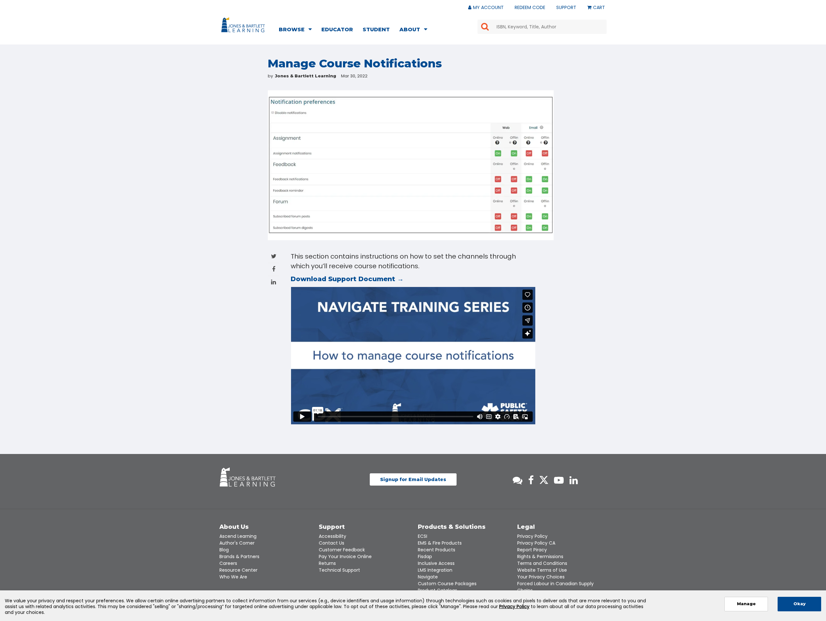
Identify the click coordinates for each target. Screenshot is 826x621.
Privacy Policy (532, 536)
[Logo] (244, 26)
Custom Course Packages (447, 583)
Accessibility (332, 536)
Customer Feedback (342, 550)
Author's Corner (237, 543)
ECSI (422, 536)
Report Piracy (532, 550)
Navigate (428, 577)
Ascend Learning (238, 536)
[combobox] (542, 27)
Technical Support (339, 570)
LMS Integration (435, 570)
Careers (228, 563)
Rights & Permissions (540, 556)
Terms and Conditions (542, 563)
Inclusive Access (436, 563)
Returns (327, 563)
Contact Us (331, 543)
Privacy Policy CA (536, 543)
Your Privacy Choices (541, 577)
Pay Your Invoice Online (345, 556)
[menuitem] (297, 30)
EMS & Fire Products (440, 543)
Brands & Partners (239, 556)
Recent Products (436, 550)
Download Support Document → (347, 279)
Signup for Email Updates (413, 479)
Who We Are (233, 577)
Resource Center (238, 570)
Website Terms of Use (542, 570)
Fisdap (425, 556)
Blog (224, 550)
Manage (746, 603)
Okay (799, 603)
